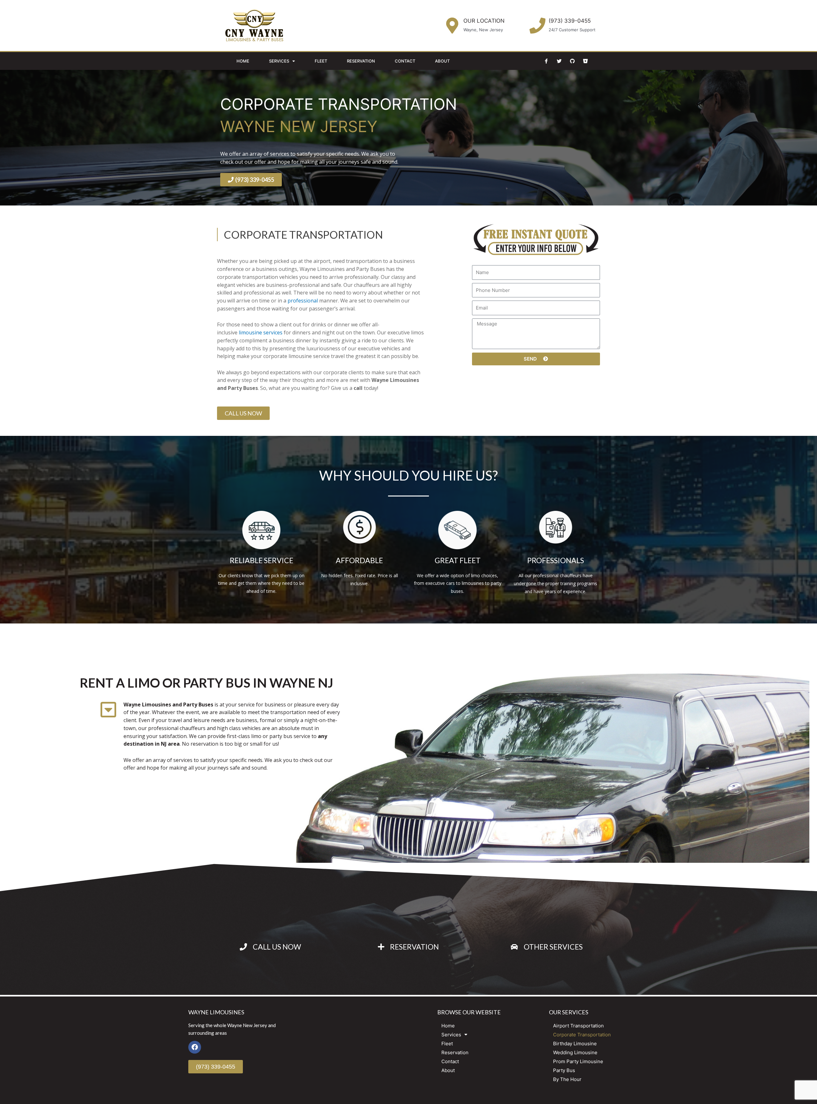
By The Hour (567, 1079)
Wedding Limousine (575, 1052)
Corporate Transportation (582, 1035)
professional (303, 300)
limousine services (260, 332)
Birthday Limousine (575, 1044)
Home (242, 60)
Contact (405, 60)
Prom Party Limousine (578, 1061)
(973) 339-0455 (570, 21)
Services (279, 60)
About (442, 60)
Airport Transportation (578, 1026)
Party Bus (564, 1070)
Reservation (361, 60)
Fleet (321, 60)
